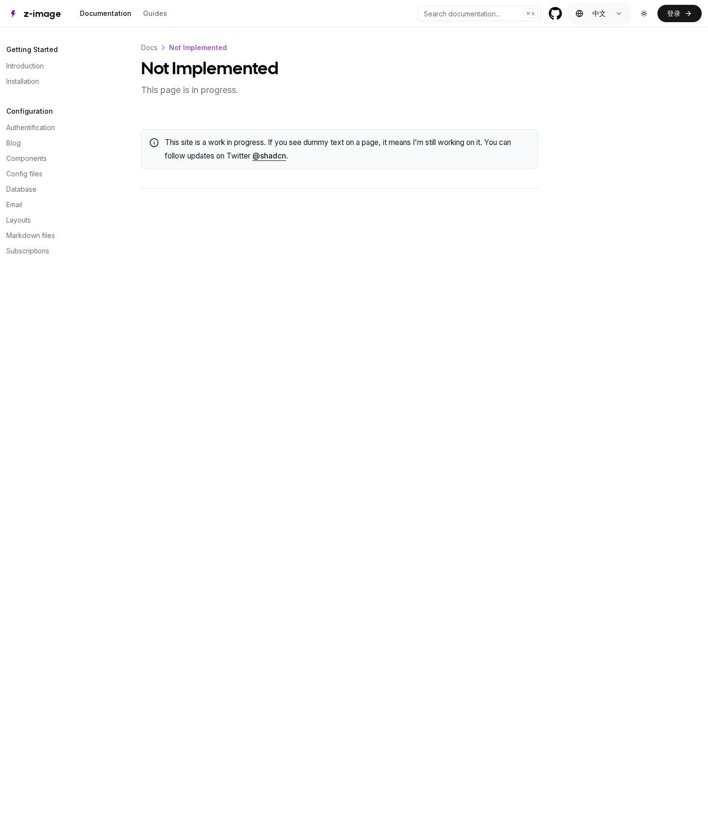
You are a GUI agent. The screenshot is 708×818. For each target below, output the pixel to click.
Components (26, 158)
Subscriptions (27, 251)
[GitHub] (555, 13)
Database (21, 189)
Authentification (30, 127)
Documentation (105, 13)
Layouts (18, 220)
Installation (22, 81)
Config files (24, 174)
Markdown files (30, 235)
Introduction (25, 66)
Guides (155, 13)
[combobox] (599, 13)
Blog (13, 143)
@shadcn (269, 155)
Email (14, 204)
